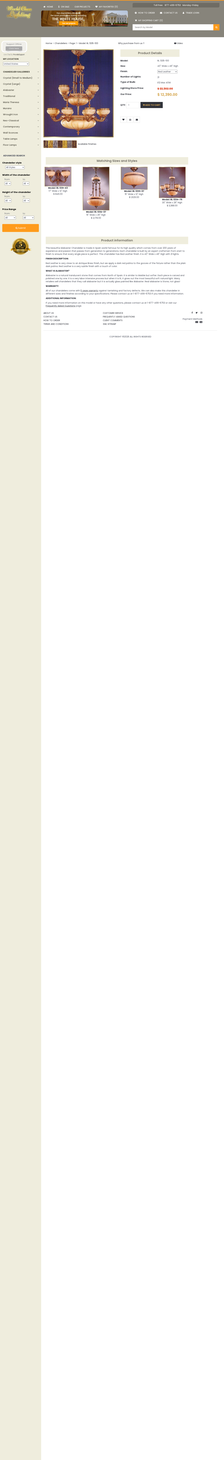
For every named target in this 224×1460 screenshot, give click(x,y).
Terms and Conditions (56, 324)
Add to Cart (152, 105)
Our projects (82, 6)
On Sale (65, 6)
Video (179, 43)
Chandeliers (61, 43)
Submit (22, 228)
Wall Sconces (10, 132)
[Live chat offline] (14, 46)
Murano (7, 108)
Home (50, 6)
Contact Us (50, 316)
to (24, 179)
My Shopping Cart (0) (150, 20)
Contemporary (11, 126)
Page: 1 (73, 43)
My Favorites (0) (108, 6)
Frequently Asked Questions (119, 316)
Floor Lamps (10, 144)
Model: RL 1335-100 (88, 43)
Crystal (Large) (11, 83)
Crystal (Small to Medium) (17, 77)
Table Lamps (10, 138)
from (7, 179)
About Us (48, 313)
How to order (146, 12)
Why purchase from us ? (131, 43)
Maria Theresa (11, 102)
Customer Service (113, 313)
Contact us (171, 12)
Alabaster (8, 90)
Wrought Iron (10, 114)
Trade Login (192, 12)
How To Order (51, 320)
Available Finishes (86, 144)
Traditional (9, 96)
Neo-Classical (11, 120)
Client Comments (113, 320)
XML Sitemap (109, 324)
